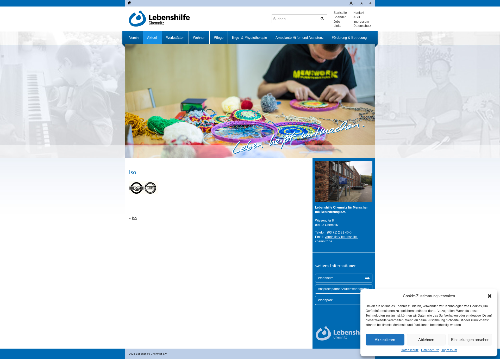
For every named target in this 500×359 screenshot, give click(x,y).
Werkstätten (175, 38)
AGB (356, 17)
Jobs (337, 21)
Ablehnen (426, 339)
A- (370, 3)
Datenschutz (409, 350)
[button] (489, 296)
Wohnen (199, 38)
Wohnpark (325, 300)
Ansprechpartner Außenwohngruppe (344, 289)
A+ (352, 3)
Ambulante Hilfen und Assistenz (300, 38)
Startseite (340, 13)
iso (134, 218)
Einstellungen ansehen (470, 339)
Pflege (218, 38)
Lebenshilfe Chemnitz (159, 18)
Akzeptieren (385, 339)
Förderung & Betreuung (349, 38)
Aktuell (152, 38)
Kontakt (358, 13)
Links (337, 26)
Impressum (449, 350)
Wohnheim (325, 278)
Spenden (340, 17)
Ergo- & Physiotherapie (249, 38)
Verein (134, 38)
